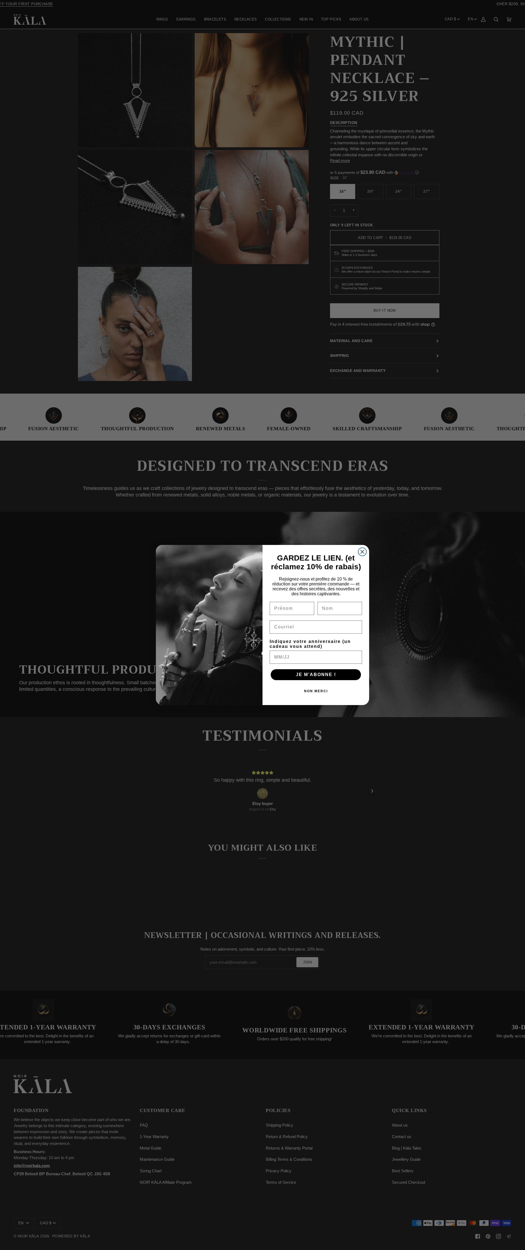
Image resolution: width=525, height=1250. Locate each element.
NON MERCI (316, 691)
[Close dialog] (362, 552)
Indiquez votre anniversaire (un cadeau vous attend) (310, 644)
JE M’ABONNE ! (316, 674)
